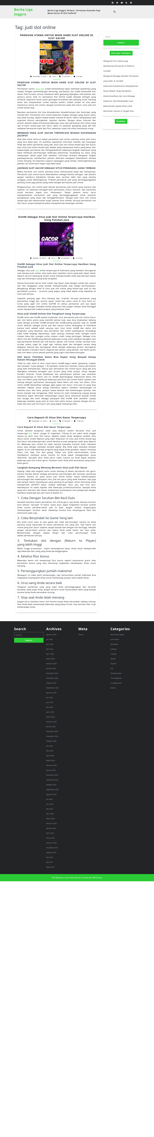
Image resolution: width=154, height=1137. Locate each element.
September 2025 (52, 688)
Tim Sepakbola (116, 678)
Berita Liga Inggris (117, 634)
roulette (113, 654)
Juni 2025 (49, 702)
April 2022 (50, 833)
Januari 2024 (51, 770)
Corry (54, 76)
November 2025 (52, 678)
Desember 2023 (52, 775)
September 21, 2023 (39, 421)
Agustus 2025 (51, 693)
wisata (112, 688)
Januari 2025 (51, 726)
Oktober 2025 (51, 683)
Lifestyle (113, 649)
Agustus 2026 (51, 634)
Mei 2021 (49, 857)
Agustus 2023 (51, 794)
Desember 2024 (52, 731)
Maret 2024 (50, 760)
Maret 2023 (50, 819)
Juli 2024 (49, 746)
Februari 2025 (51, 722)
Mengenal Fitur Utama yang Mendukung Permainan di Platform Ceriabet (118, 66)
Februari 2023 (51, 823)
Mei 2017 (49, 862)
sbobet (113, 659)
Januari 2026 (51, 668)
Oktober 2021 (51, 852)
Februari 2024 (51, 765)
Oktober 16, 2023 (39, 258)
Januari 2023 (51, 828)
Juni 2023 (49, 804)
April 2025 (50, 712)
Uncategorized (116, 683)
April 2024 (50, 756)
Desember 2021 (52, 848)
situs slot (39, 89)
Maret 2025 (50, 717)
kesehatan (114, 644)
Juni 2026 (49, 644)
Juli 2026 (49, 639)
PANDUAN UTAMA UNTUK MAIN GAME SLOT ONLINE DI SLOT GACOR (56, 36)
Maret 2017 (50, 867)
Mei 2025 (49, 707)
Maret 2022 (50, 838)
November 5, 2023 (39, 76)
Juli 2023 (49, 799)
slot (37, 270)
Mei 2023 (49, 809)
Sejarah (113, 664)
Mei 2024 (49, 751)
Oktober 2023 (51, 785)
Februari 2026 (51, 664)
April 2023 (50, 814)
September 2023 (52, 789)
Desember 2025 (52, 673)
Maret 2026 (50, 659)
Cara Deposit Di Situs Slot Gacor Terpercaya (56, 417)
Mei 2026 (49, 649)
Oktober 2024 (51, 741)
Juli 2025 (49, 697)
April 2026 (50, 654)
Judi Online (114, 639)
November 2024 (52, 736)
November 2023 (52, 780)
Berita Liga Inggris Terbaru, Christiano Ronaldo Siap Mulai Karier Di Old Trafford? (74, 11)
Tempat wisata (115, 673)
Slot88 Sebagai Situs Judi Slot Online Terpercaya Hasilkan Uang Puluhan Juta (56, 218)
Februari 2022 (51, 843)
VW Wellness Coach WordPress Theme (70, 877)
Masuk (80, 634)
